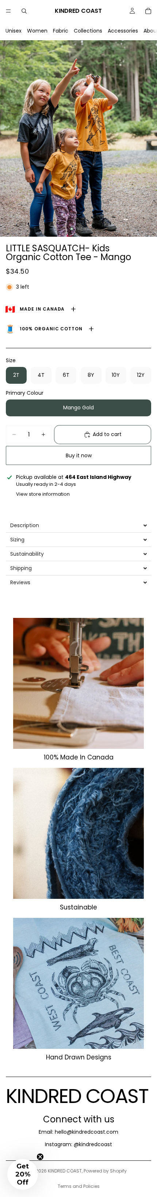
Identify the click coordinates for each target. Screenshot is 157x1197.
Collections (88, 30)
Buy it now (79, 455)
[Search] (24, 11)
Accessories (123, 30)
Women (37, 30)
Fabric (60, 30)
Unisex (13, 30)
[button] (78, 525)
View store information (43, 494)
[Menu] (8, 11)
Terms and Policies (79, 1186)
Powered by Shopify (105, 1171)
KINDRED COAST (65, 1171)
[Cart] (148, 11)
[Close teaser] (40, 1156)
